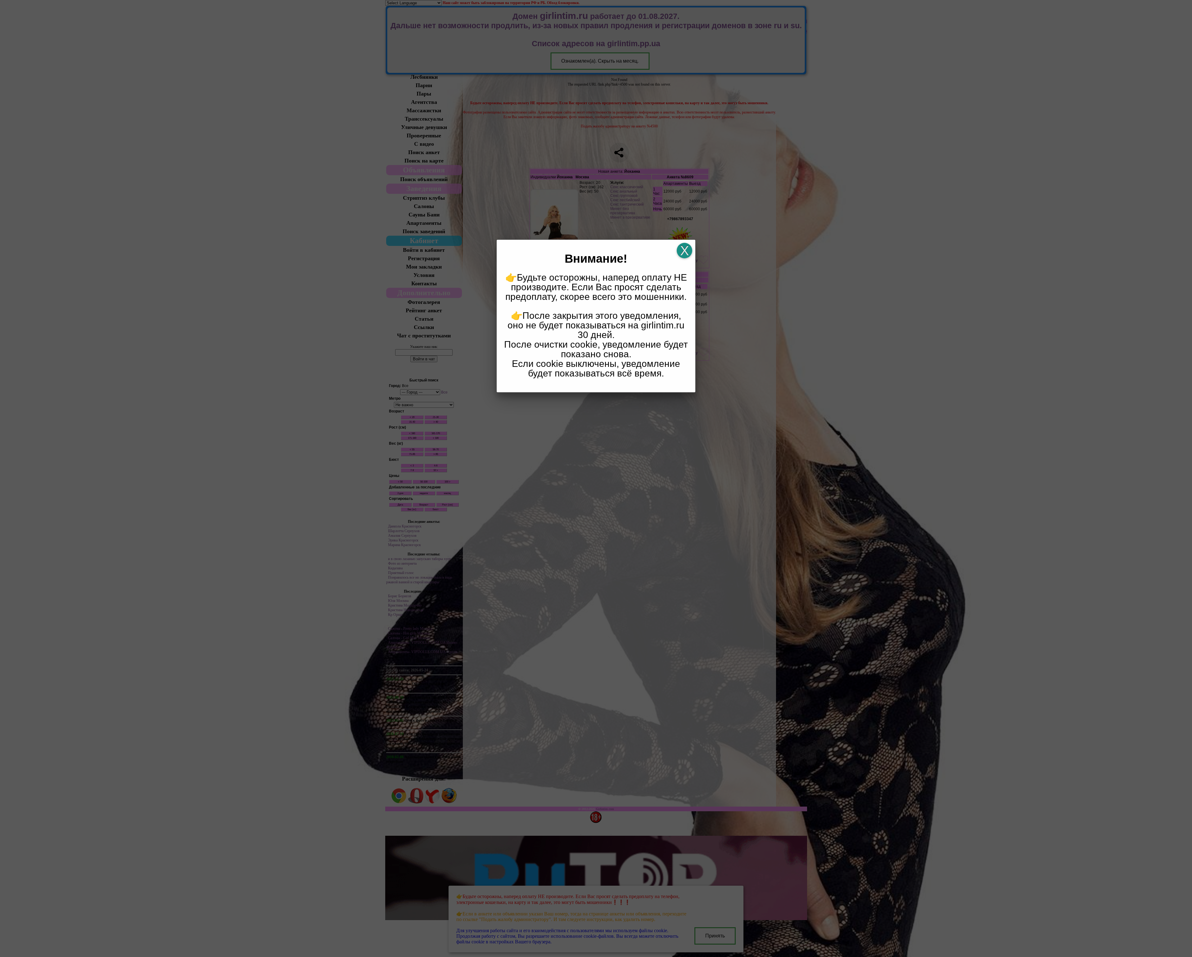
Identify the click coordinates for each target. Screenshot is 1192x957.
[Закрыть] (684, 250)
